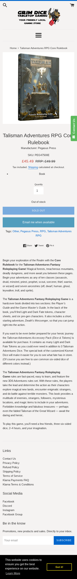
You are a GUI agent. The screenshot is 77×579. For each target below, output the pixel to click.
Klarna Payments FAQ (16, 480)
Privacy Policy (11, 462)
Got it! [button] (59, 567)
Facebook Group (12, 514)
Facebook (8, 501)
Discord (7, 505)
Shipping (33, 167)
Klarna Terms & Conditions (18, 484)
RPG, (43, 231)
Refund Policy (11, 467)
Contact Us (9, 458)
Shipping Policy (12, 471)
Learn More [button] (13, 573)
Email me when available (39, 222)
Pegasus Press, (29, 231)
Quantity (39, 184)
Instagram (9, 510)
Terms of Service (13, 475)
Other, (16, 231)
